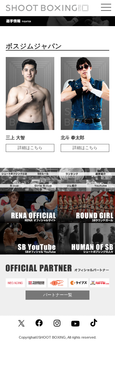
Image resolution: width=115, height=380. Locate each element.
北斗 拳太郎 (72, 137)
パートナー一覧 (57, 294)
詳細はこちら (30, 147)
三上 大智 (15, 137)
